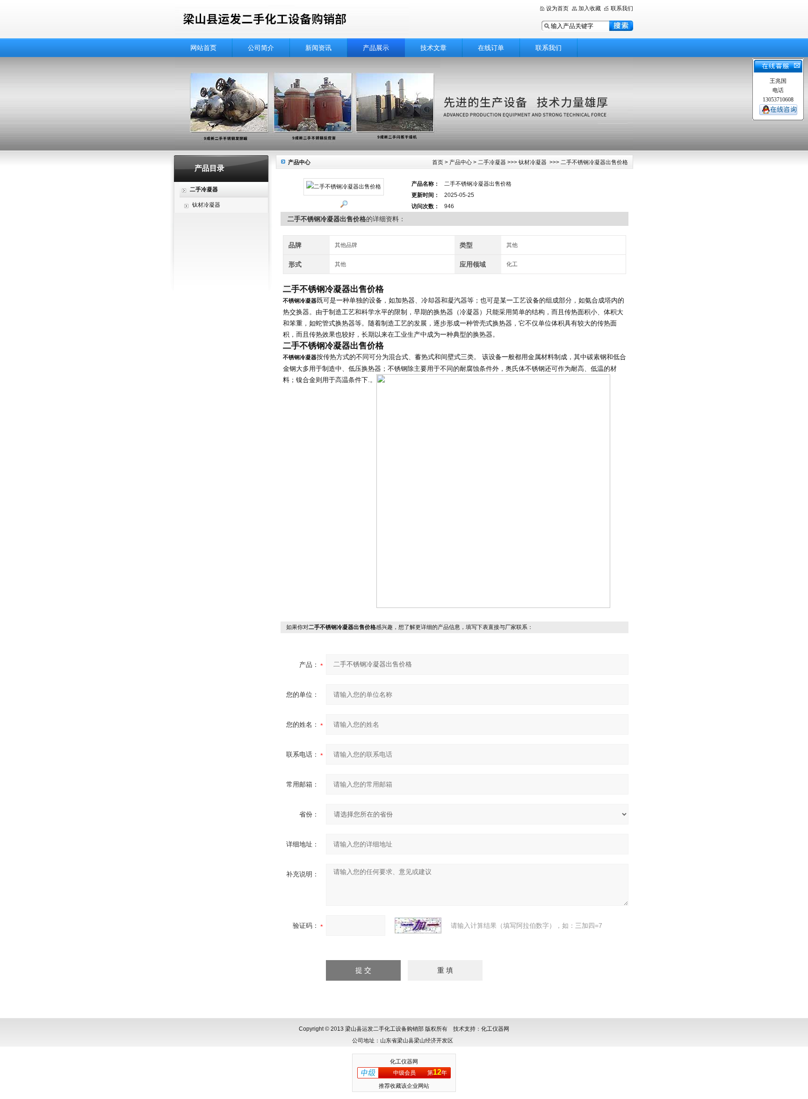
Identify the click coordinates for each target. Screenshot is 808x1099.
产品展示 (376, 47)
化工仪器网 (404, 1061)
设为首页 (557, 8)
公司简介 (261, 47)
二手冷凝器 (492, 162)
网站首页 (203, 47)
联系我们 (622, 8)
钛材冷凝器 (206, 205)
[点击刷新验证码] (418, 925)
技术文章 (433, 47)
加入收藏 (589, 8)
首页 (437, 162)
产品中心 (460, 162)
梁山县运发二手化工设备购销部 (292, 20)
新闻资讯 (318, 47)
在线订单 (491, 47)
